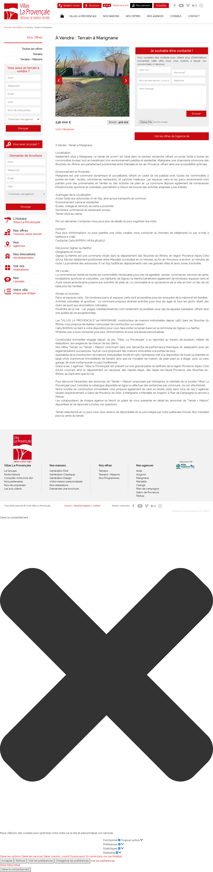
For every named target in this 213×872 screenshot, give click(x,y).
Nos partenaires (13, 481)
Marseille (141, 481)
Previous (58, 80)
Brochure (94, 5)
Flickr (194, 5)
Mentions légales (82, 506)
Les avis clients (13, 488)
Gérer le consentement (15, 869)
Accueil (68, 506)
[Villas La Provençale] (22, 449)
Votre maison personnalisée (66, 481)
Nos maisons (58, 465)
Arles (139, 470)
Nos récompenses (15, 485)
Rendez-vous (71, 5)
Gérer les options (10, 856)
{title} (3, 865)
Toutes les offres (32, 48)
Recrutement (143, 5)
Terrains (37, 54)
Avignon (141, 474)
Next (126, 80)
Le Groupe (10, 470)
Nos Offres (34, 37)
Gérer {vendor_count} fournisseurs (64, 856)
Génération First (59, 470)
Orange (140, 485)
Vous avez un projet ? (26, 144)
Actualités (161, 5)
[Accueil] (61, 16)
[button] (106, 675)
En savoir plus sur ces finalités (104, 856)
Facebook (174, 5)
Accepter (7, 860)
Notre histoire (12, 474)
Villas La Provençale (27, 11)
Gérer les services (32, 856)
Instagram (201, 5)
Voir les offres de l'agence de (171, 136)
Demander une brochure (64, 488)
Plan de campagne (147, 488)
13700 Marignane (64, 129)
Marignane (142, 478)
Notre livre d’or (121, 5)
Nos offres (133, 16)
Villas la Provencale (83, 16)
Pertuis (140, 495)
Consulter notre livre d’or (18, 478)
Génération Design (61, 478)
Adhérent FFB (185, 462)
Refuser (20, 860)
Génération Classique (62, 474)
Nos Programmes (109, 478)
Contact (194, 16)
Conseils (176, 16)
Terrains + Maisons (31, 59)
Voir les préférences (41, 860)
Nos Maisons (111, 16)
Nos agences (155, 16)
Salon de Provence (147, 492)
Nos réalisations (59, 485)
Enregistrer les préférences (72, 860)
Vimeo (188, 5)
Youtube (181, 5)
